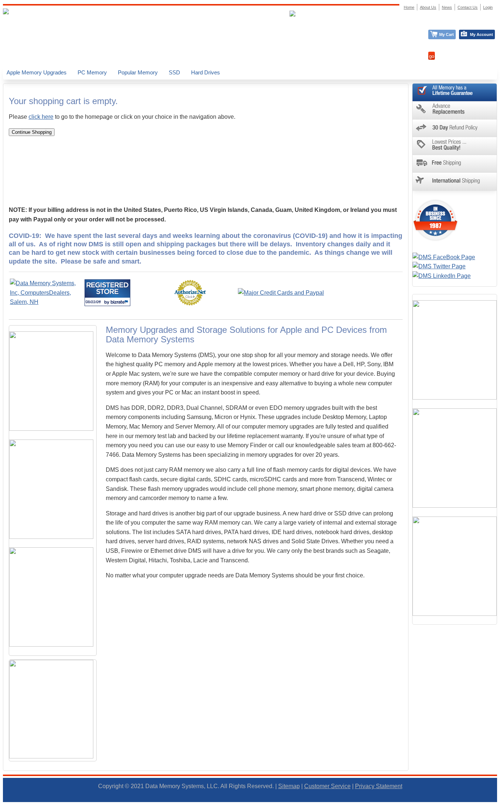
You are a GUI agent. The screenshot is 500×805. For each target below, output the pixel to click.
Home (409, 7)
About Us (428, 7)
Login (488, 7)
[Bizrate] (120, 302)
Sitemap (289, 786)
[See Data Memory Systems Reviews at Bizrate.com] (107, 292)
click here (41, 117)
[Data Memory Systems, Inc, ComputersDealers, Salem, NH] (46, 302)
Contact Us (468, 7)
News (447, 7)
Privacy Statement (378, 786)
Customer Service (327, 786)
